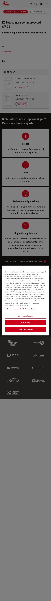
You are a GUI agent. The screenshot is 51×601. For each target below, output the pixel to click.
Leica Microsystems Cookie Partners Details (21, 309)
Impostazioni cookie (25, 316)
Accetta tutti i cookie (25, 329)
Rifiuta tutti (25, 323)
